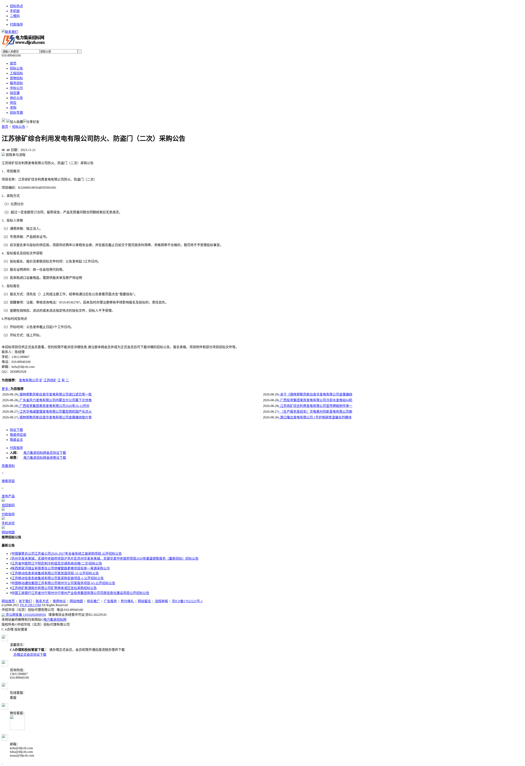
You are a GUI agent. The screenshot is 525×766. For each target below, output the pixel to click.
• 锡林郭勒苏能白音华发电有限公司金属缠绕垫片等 (54, 417)
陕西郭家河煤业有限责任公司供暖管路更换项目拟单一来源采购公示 (60, 568)
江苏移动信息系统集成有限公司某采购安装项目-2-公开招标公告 (57, 578)
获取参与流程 (15, 155)
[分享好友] (31, 121)
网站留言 (144, 601)
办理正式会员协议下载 (29, 654)
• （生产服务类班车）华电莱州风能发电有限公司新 (315, 411)
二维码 (15, 16)
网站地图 (76, 601)
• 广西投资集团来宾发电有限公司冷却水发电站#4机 (315, 400)
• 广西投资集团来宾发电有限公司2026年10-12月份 (53, 406)
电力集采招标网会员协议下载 (44, 453)
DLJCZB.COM (30, 605)
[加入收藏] (15, 121)
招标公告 (18, 126)
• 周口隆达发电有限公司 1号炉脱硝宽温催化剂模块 (315, 417)
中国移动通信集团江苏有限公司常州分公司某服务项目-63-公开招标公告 (63, 583)
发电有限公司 (29, 380)
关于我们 (25, 601)
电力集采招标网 (54, 619)
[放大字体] (3, 149)
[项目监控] (4, 120)
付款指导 (16, 24)
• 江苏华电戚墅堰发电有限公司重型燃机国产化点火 (54, 411)
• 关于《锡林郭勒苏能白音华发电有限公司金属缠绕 (315, 394)
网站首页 (8, 601)
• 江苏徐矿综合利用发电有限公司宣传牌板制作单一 (315, 406)
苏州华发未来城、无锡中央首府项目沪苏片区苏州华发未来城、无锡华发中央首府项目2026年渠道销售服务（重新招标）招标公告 (105, 558)
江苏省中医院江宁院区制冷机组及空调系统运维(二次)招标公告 (56, 563)
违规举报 (161, 601)
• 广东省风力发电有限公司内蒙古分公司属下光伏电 (54, 400)
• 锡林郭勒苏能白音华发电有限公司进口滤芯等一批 (54, 394)
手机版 (15, 11)
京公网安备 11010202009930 (25, 614)
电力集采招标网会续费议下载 (44, 457)
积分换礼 (127, 601)
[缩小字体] (8, 149)
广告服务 (110, 601)
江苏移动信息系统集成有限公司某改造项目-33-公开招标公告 (55, 573)
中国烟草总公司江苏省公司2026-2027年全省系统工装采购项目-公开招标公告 (66, 553)
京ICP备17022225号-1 (187, 601)
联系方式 (42, 601)
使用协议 (59, 601)
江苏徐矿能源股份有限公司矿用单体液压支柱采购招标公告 (54, 588)
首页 (5, 126)
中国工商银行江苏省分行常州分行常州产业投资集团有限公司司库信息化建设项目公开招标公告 (80, 593)
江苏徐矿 (50, 380)
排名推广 (93, 601)
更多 (6, 389)
